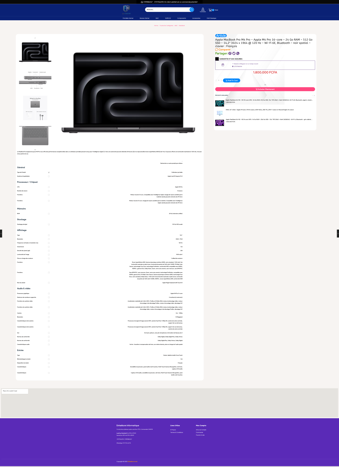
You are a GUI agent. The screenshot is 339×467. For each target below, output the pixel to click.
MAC (157, 18)
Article (221, 35)
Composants (181, 18)
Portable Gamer (128, 18)
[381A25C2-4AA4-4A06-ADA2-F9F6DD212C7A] (35, 52)
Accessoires (196, 18)
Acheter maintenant (266, 89)
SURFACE (168, 18)
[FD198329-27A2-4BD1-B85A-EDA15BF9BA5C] (35, 107)
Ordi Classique (211, 18)
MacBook (182, 25)
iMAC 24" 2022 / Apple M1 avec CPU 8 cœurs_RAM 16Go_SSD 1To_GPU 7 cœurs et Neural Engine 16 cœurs (260, 110)
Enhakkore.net (132, 461)
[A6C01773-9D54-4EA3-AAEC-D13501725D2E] (35, 80)
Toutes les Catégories (166, 25)
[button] (314, 95)
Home (156, 25)
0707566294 (238, 66)
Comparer (224, 49)
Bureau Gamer (144, 18)
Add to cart (233, 80)
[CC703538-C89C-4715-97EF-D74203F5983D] (35, 135)
